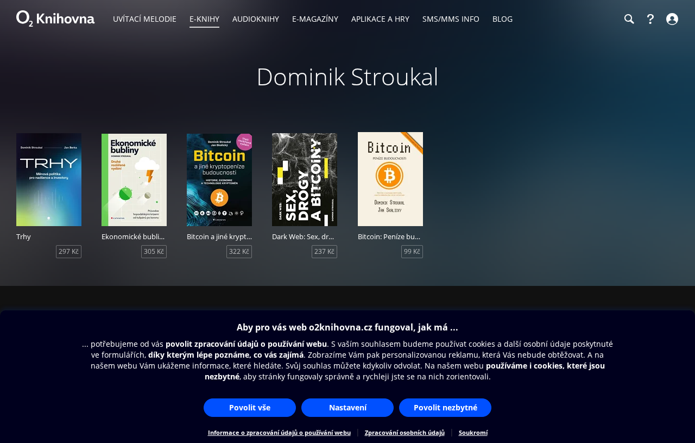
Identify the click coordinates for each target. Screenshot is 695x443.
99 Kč (412, 251)
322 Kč (239, 251)
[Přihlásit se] (670, 19)
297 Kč (69, 251)
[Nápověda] (650, 19)
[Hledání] (629, 19)
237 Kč (324, 251)
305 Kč (154, 251)
